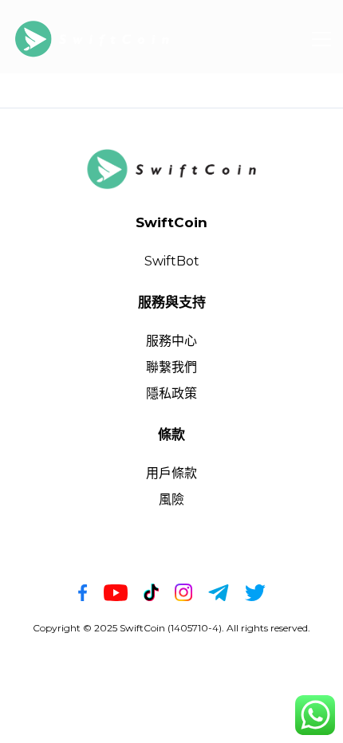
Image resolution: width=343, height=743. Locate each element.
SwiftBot (171, 261)
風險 (171, 499)
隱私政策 (171, 393)
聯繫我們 (171, 367)
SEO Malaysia (200, 646)
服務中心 (171, 340)
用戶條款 (171, 473)
